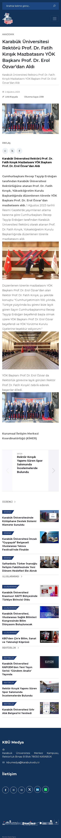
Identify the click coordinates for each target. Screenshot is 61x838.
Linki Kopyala (11, 97)
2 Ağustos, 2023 (12, 92)
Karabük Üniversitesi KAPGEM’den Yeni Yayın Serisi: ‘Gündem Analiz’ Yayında (17, 669)
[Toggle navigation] (54, 19)
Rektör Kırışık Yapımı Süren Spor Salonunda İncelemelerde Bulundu (19, 692)
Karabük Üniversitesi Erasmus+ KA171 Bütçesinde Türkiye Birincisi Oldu (19, 596)
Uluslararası (11, 576)
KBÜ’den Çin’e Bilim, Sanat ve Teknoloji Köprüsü (19, 640)
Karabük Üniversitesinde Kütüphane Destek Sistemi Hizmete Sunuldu (19, 521)
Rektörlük (9, 647)
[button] (53, 470)
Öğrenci (7, 501)
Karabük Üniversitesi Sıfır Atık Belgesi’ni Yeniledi (18, 711)
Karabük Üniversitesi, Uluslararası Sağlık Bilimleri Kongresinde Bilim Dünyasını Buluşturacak (19, 619)
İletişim (9, 774)
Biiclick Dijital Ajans (9, 837)
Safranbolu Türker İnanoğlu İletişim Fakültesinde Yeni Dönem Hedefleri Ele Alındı (19, 567)
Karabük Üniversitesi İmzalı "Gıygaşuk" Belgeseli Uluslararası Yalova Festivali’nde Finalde (19, 544)
